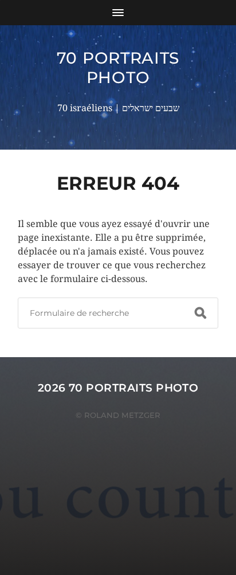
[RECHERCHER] (200, 313)
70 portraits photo (118, 67)
